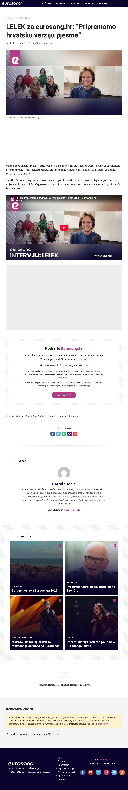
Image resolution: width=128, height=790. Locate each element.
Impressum (63, 765)
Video (75, 416)
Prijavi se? (54, 734)
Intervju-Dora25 (63, 416)
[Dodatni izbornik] (122, 3)
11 (114, 600)
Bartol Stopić (73, 509)
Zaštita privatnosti (67, 772)
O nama (61, 761)
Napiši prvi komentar (42, 43)
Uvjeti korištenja (66, 768)
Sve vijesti (103, 3)
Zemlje (89, 3)
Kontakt (62, 779)
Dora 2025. (37, 416)
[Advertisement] (64, 141)
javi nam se (103, 724)
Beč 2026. (47, 3)
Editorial (61, 3)
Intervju (49, 416)
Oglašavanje (64, 775)
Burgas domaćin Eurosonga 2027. (35, 590)
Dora (10, 416)
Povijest (75, 3)
